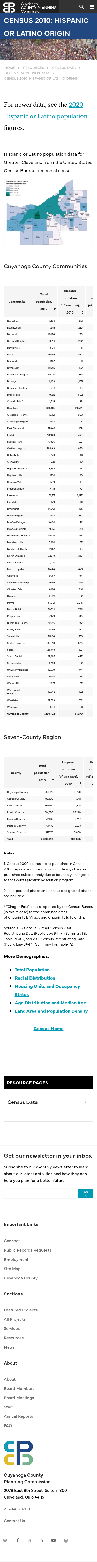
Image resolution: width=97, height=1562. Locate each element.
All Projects (15, 1319)
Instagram (30, 1540)
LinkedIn (42, 1540)
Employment (16, 1259)
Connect (12, 1240)
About (10, 1379)
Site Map (12, 1268)
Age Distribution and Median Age (50, 1002)
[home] (18, 1450)
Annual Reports (18, 1416)
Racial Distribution (35, 977)
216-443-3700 (17, 1508)
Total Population (32, 969)
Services (12, 1328)
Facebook (18, 1540)
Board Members (19, 1388)
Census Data (23, 1101)
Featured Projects (21, 1309)
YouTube (53, 1540)
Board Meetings (19, 1397)
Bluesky (6, 1540)
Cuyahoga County (21, 1277)
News (9, 1347)
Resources (14, 1337)
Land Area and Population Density (51, 1010)
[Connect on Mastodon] (65, 1540)
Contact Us (14, 1520)
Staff (8, 1406)
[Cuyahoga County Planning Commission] (29, 6)
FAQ (8, 1425)
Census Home (49, 1028)
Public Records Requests (27, 1250)
